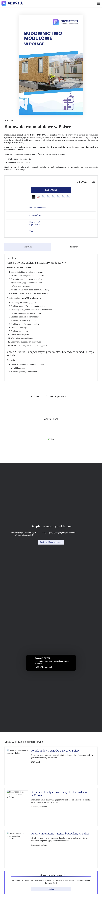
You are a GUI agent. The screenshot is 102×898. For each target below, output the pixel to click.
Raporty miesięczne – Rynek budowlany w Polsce (60, 833)
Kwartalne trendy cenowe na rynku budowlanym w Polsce (59, 793)
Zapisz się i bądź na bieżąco (51, 542)
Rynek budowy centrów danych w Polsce (55, 750)
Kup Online (51, 189)
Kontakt (51, 889)
